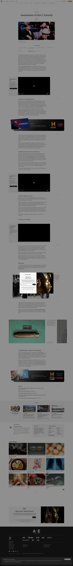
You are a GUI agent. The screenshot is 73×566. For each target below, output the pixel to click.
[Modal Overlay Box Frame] (36, 283)
